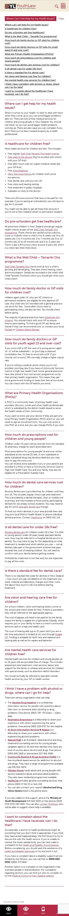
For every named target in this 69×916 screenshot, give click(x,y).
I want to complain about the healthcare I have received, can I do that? (29, 92)
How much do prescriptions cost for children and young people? (30, 59)
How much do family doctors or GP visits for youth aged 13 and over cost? (31, 49)
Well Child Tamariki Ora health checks (40, 153)
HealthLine (36, 517)
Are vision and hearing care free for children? (28, 76)
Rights (8, 913)
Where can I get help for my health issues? (27, 24)
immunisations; (20, 170)
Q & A (26, 913)
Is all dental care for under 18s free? (23, 68)
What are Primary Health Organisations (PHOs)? (29, 54)
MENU (63, 6)
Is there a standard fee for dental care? (25, 72)
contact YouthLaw (48, 804)
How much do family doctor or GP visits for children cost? (32, 42)
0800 (43, 913)
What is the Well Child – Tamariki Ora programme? (31, 36)
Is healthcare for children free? (21, 28)
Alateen (46, 729)
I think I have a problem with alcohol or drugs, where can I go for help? (32, 86)
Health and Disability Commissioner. (41, 845)
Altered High (14, 740)
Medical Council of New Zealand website (33, 875)
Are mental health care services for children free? (30, 80)
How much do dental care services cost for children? (32, 64)
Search (56, 8)
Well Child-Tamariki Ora (17, 266)
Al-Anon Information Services (23, 729)
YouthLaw (26, 6)
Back (62, 18)
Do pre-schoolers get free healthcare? (25, 32)
